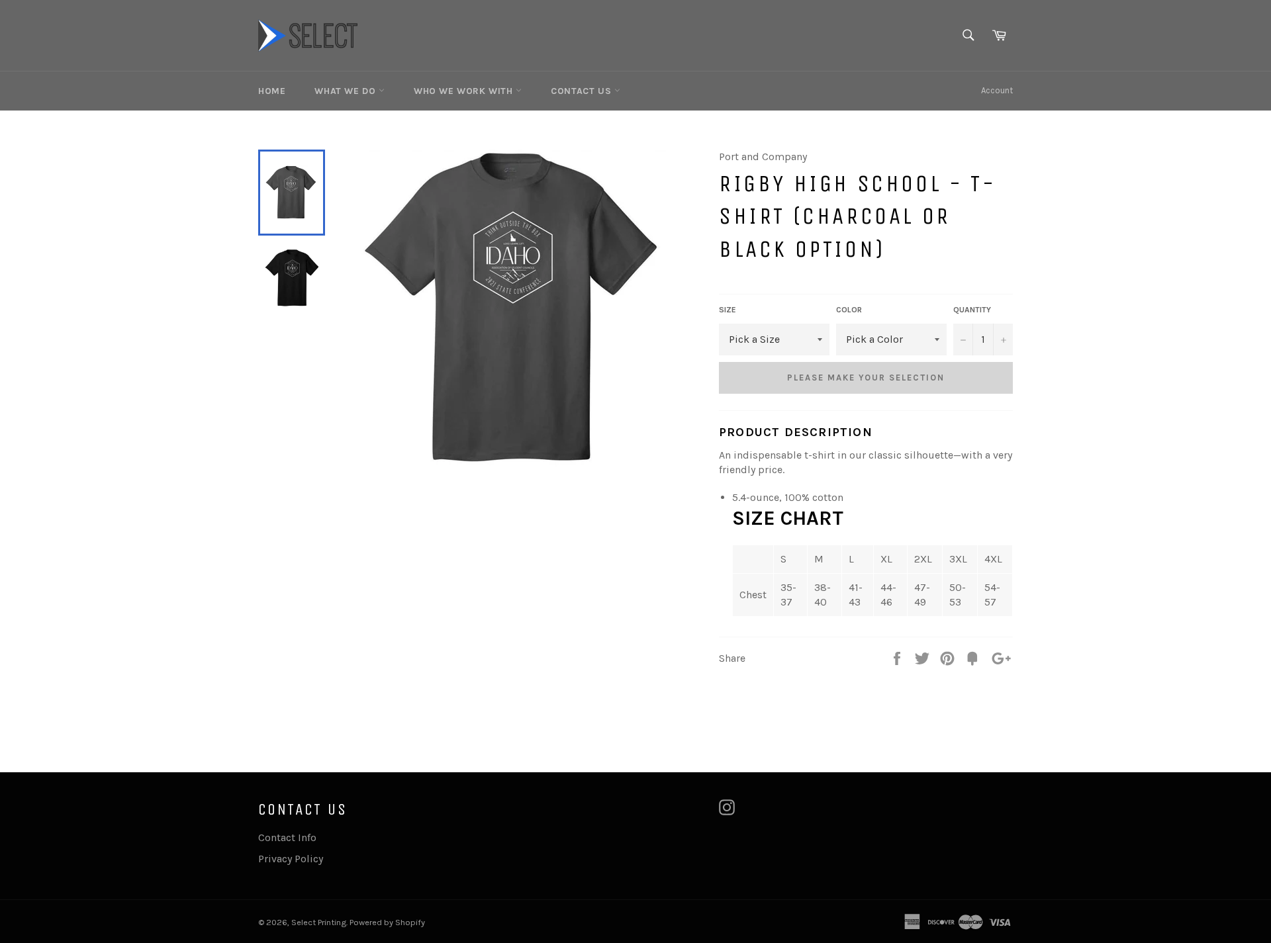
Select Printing (318, 922)
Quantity (972, 309)
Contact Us (582, 91)
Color (849, 309)
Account (997, 90)
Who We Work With (465, 91)
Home (271, 91)
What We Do (346, 91)
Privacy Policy (290, 858)
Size (727, 309)
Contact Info (287, 837)
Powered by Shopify (387, 922)
